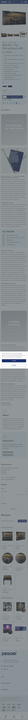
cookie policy (18, 357)
